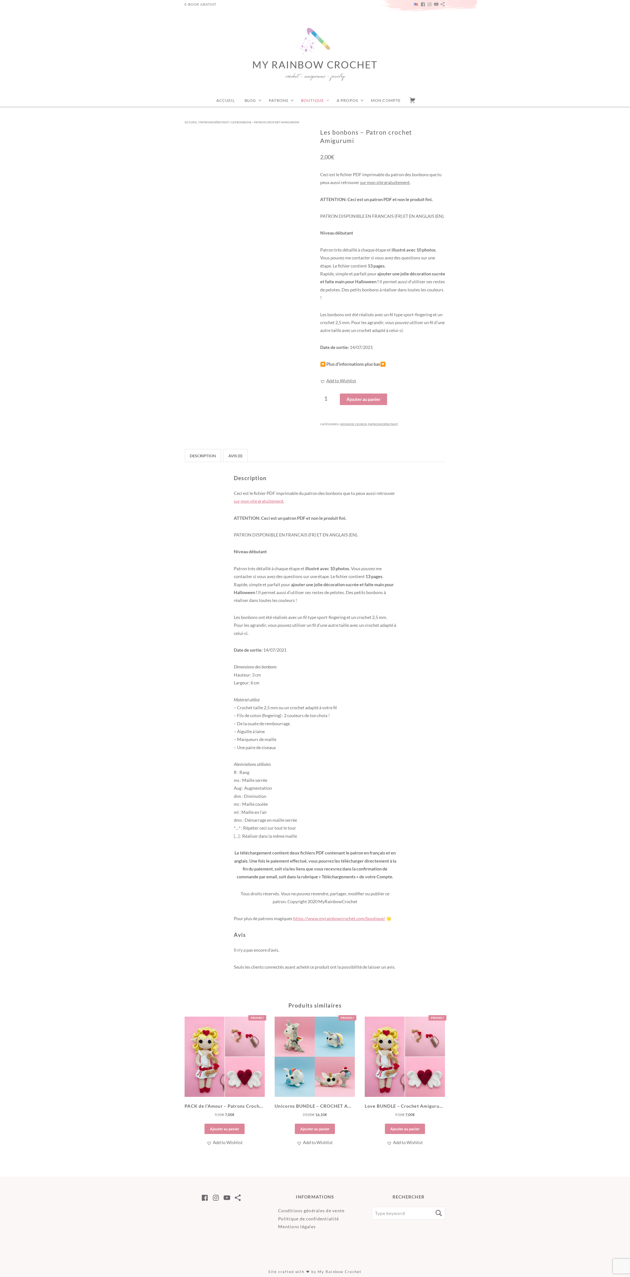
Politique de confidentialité (308, 1218)
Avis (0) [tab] (235, 455)
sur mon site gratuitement (385, 182)
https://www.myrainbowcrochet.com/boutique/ (339, 918)
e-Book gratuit (200, 4)
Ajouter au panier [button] (224, 1129)
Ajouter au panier (363, 399)
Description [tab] (203, 455)
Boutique (312, 100)
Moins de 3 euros (353, 424)
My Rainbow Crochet (315, 65)
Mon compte (386, 100)
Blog (250, 100)
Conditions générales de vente (311, 1210)
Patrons (278, 100)
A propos (347, 100)
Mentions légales (297, 1226)
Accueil (225, 100)
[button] (338, 381)
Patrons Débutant (214, 122)
